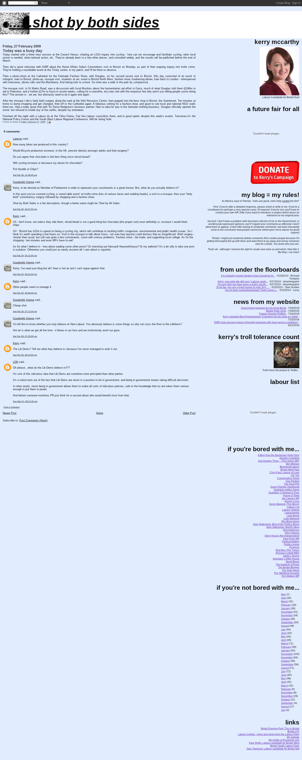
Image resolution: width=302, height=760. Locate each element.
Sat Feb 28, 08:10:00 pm (25, 355)
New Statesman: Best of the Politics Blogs (276, 524)
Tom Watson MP (290, 576)
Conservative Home (288, 478)
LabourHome (292, 512)
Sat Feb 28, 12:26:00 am (25, 175)
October (285, 618)
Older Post (189, 413)
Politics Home (291, 544)
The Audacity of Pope (287, 564)
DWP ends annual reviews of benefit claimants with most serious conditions (256, 322)
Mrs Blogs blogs (290, 521)
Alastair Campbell (289, 458)
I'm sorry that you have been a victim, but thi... (243, 284)
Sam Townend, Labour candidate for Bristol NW (273, 748)
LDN (15, 361)
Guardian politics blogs (286, 489)
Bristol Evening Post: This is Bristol (280, 728)
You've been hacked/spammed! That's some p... (251, 290)
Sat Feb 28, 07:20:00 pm (25, 336)
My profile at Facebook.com (284, 740)
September (287, 622)
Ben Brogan (292, 463)
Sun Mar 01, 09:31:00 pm (25, 401)
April (283, 598)
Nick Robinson (291, 530)
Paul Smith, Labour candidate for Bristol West (274, 743)
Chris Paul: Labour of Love (284, 472)
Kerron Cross (292, 501)
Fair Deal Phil (291, 484)
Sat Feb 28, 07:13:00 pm (25, 311)
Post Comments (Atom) (33, 420)
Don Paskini (292, 481)
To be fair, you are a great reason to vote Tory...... (243, 287)
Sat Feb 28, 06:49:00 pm (25, 293)
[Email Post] (48, 122)
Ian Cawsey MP (290, 498)
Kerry (16, 216)
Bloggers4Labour (289, 466)
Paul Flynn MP (291, 538)
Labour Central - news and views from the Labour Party (268, 734)
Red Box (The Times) (287, 550)
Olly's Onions (292, 532)
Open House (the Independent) (282, 535)
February (286, 605)
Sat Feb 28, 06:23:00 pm (25, 274)
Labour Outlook (290, 509)
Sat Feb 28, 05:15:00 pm (25, 255)
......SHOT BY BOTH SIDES (84, 22)
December (287, 612)
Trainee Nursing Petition (272, 313)
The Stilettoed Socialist (286, 573)
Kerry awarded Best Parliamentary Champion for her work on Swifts (260, 316)
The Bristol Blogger (288, 567)
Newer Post (9, 413)
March (284, 601)
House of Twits (291, 495)
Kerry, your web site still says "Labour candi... (243, 281)
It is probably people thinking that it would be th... (248, 275)
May (283, 594)
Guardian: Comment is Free (284, 492)
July (283, 629)
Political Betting (290, 541)
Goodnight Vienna (23, 182)
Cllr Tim (295, 475)
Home (99, 413)
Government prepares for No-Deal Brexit (263, 308)
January (285, 608)
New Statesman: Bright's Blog (282, 527)
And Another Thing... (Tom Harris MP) (278, 461)
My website (293, 737)
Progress (294, 547)
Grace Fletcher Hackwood (284, 486)
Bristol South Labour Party (284, 745)
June (284, 633)
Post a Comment (12, 407)
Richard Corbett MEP (287, 553)
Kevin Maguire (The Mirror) (284, 504)
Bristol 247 (293, 731)
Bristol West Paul (289, 469)
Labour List (293, 507)
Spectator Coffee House (286, 558)
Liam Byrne (293, 515)
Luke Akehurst (291, 518)
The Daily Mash (290, 570)
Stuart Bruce (292, 561)
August (285, 625)
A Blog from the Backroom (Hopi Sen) (278, 455)
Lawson (17, 138)
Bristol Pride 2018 (276, 310)
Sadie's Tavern (291, 555)
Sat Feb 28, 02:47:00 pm (25, 209)
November (287, 615)
